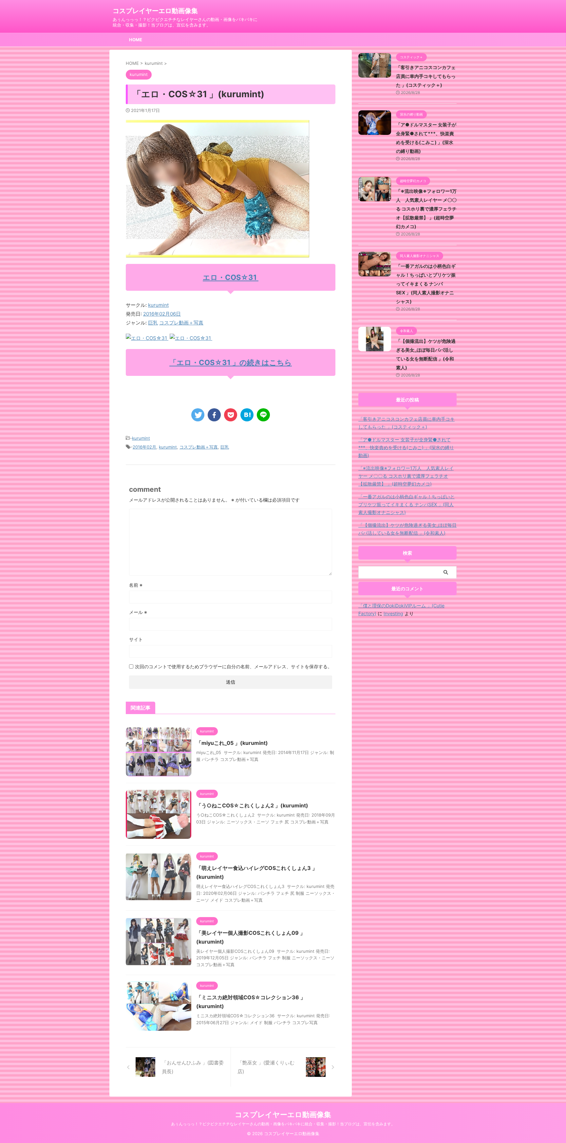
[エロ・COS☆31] (147, 338)
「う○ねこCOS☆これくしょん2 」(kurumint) (252, 805)
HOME (135, 39)
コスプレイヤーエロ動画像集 (155, 11)
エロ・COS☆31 (230, 277)
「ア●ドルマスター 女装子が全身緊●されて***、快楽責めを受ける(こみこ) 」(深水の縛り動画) (406, 447)
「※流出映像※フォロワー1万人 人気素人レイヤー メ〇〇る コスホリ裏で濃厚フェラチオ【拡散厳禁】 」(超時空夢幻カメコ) (426, 208)
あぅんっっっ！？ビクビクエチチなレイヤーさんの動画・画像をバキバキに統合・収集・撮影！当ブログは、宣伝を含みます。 (283, 1123)
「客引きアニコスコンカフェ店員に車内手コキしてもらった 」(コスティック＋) (426, 76)
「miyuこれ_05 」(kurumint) (232, 743)
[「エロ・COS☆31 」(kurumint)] (247, 414)
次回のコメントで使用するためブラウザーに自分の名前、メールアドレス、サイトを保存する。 (233, 666)
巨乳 (153, 323)
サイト (136, 639)
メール (138, 612)
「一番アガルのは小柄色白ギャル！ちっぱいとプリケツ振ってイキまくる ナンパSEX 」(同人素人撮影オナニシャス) (426, 283)
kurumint (158, 305)
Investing (393, 613)
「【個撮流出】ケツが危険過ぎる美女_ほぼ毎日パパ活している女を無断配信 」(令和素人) (407, 529)
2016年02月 (144, 447)
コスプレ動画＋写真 (181, 323)
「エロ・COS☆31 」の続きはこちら (230, 362)
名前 (135, 585)
